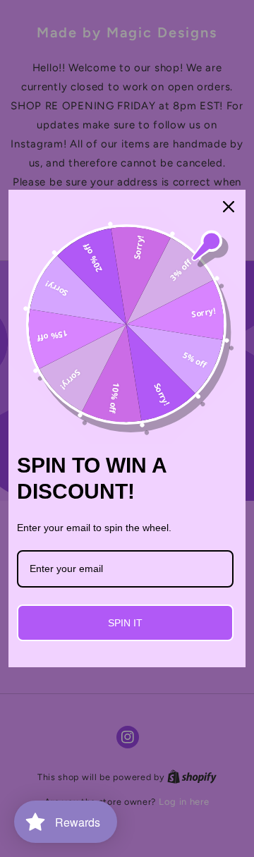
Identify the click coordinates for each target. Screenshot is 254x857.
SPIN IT (125, 622)
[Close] (229, 207)
